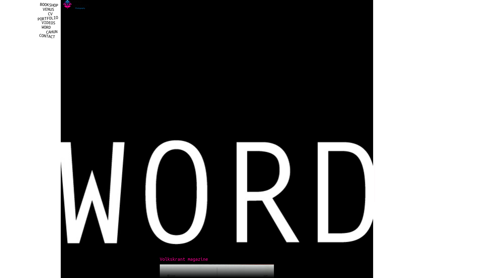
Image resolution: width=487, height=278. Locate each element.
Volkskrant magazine (184, 259)
